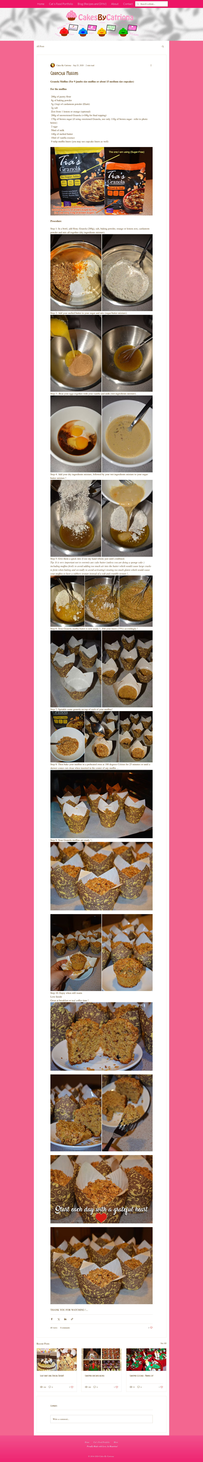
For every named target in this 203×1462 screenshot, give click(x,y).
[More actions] (151, 65)
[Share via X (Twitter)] (58, 1319)
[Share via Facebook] (51, 1319)
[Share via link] (72, 1319)
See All (163, 1343)
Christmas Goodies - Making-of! (141, 1376)
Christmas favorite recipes (94, 1376)
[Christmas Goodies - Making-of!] (146, 1359)
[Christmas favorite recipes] (102, 1359)
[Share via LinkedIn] (65, 1319)
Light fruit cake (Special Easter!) (52, 1376)
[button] (163, 46)
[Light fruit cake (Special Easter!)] (57, 1359)
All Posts (40, 46)
